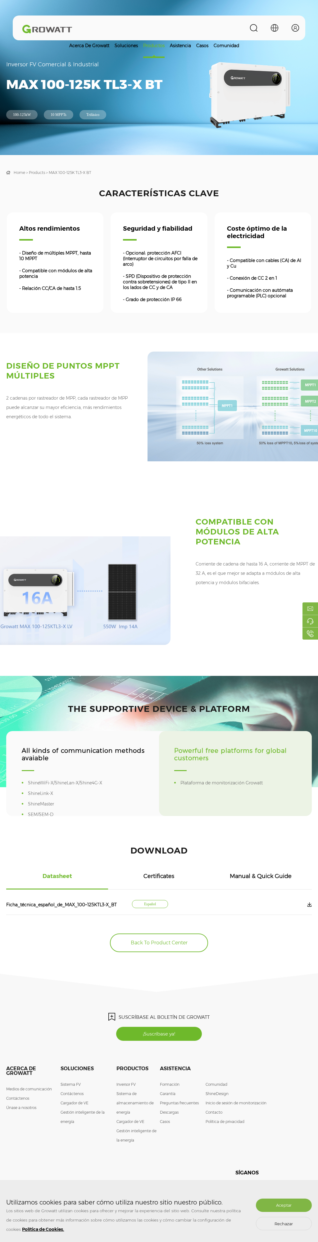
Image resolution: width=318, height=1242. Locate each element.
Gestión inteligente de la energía (83, 1117)
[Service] (310, 621)
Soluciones (126, 45)
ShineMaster (45, 804)
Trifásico (92, 115)
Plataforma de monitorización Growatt (225, 783)
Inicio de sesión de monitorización (236, 1103)
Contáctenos (17, 1098)
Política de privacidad (225, 1121)
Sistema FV (71, 1084)
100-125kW (22, 115)
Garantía (167, 1093)
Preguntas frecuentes (179, 1103)
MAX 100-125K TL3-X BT (70, 172)
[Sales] (310, 608)
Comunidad (226, 45)
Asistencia (180, 45)
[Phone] (310, 633)
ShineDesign (217, 1093)
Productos (154, 45)
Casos (202, 45)
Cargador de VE (75, 1103)
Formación (169, 1084)
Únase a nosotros (21, 1107)
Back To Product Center (159, 943)
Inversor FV (126, 1084)
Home (19, 172)
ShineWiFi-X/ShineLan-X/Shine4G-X (69, 783)
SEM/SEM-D (45, 814)
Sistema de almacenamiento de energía (135, 1103)
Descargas (169, 1112)
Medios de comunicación (29, 1089)
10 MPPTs (58, 115)
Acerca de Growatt (89, 45)
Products (37, 172)
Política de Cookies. (43, 1229)
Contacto (214, 1112)
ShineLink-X (44, 793)
